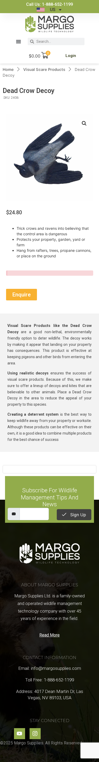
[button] (18, 41)
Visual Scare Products (44, 69)
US (52, 9)
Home (8, 69)
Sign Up (77, 514)
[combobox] (59, 41)
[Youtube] (19, 733)
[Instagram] (35, 733)
